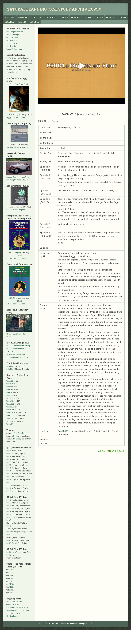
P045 (8, 514)
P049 (8, 531)
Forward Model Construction (17, 610)
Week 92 (9, 398)
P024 (8, 459)
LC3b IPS (75, 17)
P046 (8, 517)
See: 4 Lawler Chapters (16, 209)
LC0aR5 (9, 63)
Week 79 (9, 395)
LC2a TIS (99, 17)
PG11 (12, 592)
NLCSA (88, 624)
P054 (8, 555)
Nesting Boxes (12, 616)
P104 (11, 578)
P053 (8, 552)
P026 (8, 462)
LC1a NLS (9, 22)
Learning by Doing (13, 180)
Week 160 (10, 412)
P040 (8, 500)
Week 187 (10, 418)
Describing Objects (14, 601)
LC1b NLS (21, 22)
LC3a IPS (64, 17)
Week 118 (10, 404)
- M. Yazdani (11, 40)
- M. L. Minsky (12, 37)
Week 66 (10, 392)
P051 (8, 540)
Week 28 (10, 384)
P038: (8, 488)
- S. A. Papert (11, 43)
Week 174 (10, 415)
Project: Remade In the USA (17, 177)
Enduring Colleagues (14, 31)
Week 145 (10, 409)
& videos (22, 117)
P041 (8, 503)
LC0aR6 (9, 58)
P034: (8, 473)
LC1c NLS (34, 22)
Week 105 (10, 401)
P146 (12, 584)
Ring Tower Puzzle (13, 613)
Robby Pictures (12, 304)
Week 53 (9, 389)
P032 (8, 471)
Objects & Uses (12, 604)
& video (22, 304)
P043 (8, 508)
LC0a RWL (22, 17)
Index (47, 431)
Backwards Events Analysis (17, 607)
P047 (8, 520)
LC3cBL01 (10, 366)
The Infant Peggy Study (19, 84)
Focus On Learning (14, 49)
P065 (11, 569)
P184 (12, 587)
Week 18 (9, 381)
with (16, 436)
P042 (8, 505)
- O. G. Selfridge (12, 34)
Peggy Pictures (12, 117)
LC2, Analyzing (15, 252)
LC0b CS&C (36, 17)
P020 (8, 453)
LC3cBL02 (10, 369)
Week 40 (10, 386)
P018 (8, 450)
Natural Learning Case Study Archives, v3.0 (53, 9)
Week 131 (10, 407)
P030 (65, 431)
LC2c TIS (122, 17)
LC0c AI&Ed (50, 17)
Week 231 (10, 424)
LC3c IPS (87, 17)
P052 (8, 543)
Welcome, (10, 17)
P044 (8, 511)
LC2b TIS (110, 17)
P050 (8, 534)
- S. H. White (11, 46)
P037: (8, 482)
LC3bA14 (18, 345)
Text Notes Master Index (16, 354)
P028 (8, 465)
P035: (9, 476)
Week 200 (10, 421)
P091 (11, 575)
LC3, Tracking (12, 114)
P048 (8, 526)
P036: (8, 479)
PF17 (12, 590)
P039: (8, 491)
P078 (11, 572)
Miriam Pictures (12, 258)
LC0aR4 (9, 69)
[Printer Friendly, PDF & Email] (111, 451)
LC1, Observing (15, 298)
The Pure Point (20, 433)
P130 (12, 581)
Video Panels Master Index (17, 357)
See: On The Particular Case (18, 147)
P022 (8, 456)
